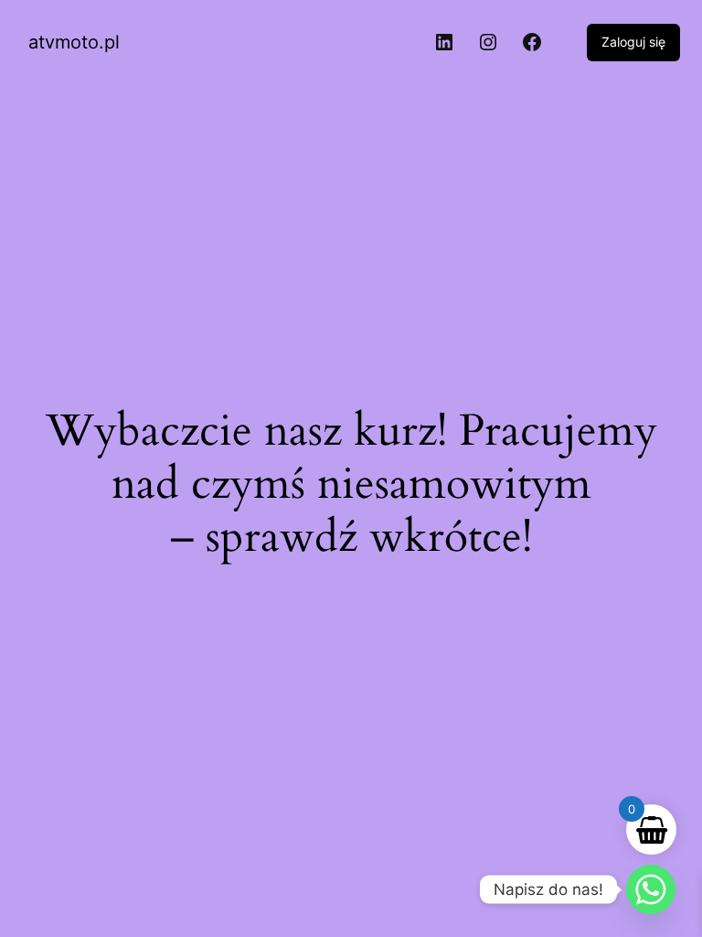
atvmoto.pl (74, 42)
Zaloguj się (633, 41)
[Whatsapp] (650, 889)
